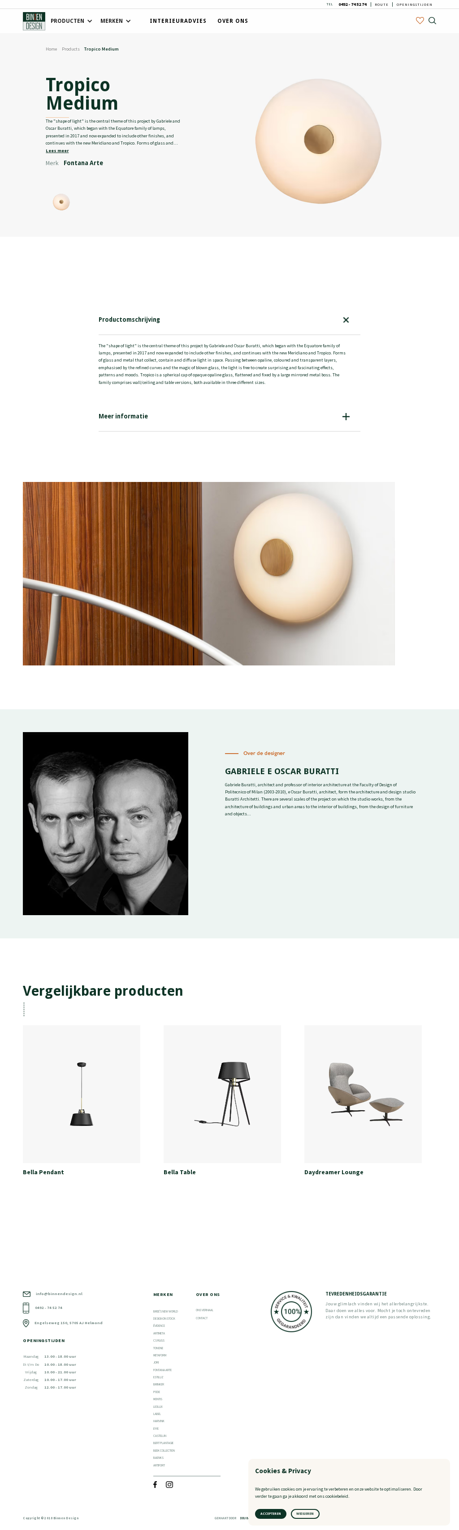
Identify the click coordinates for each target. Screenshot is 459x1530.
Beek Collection (164, 1451)
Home (51, 49)
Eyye (156, 1429)
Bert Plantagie (163, 1443)
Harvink (159, 1421)
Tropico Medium (101, 49)
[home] (34, 21)
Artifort (159, 1465)
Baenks (158, 1458)
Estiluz (158, 1377)
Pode (156, 1392)
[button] (70, 21)
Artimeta (159, 1333)
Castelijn (159, 1436)
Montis (157, 1399)
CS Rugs (159, 1340)
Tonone (158, 1348)
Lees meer (57, 150)
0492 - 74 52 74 (352, 4)
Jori (156, 1362)
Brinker (158, 1384)
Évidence (159, 1326)
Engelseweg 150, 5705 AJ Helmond (69, 1323)
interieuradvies (178, 21)
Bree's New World (165, 1311)
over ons (232, 21)
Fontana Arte (162, 1370)
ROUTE (382, 4)
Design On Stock (164, 1319)
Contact (202, 1318)
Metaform (159, 1355)
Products (71, 49)
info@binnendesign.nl (59, 1293)
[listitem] (89, 1103)
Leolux (158, 1407)
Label (157, 1414)
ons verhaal (204, 1310)
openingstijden (415, 4)
